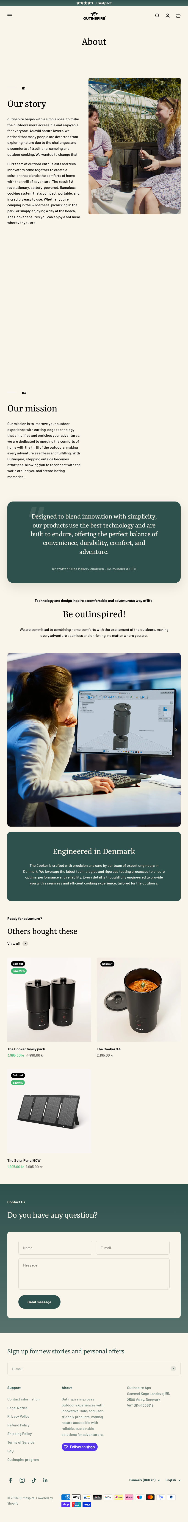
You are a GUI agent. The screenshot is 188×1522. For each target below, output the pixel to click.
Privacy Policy (18, 1416)
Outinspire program (23, 1459)
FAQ (10, 1451)
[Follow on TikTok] (34, 1480)
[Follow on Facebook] (10, 1480)
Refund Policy (18, 1425)
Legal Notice (17, 1408)
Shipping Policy (19, 1433)
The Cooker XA (109, 1049)
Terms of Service (20, 1442)
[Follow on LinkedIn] (45, 1480)
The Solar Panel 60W (24, 1160)
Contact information (23, 1399)
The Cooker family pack (26, 1049)
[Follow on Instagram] (22, 1480)
